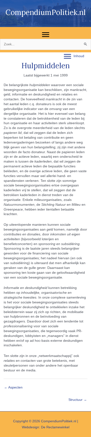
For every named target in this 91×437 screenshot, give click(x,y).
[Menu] (45, 35)
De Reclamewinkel (55, 427)
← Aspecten (13, 387)
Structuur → (77, 400)
